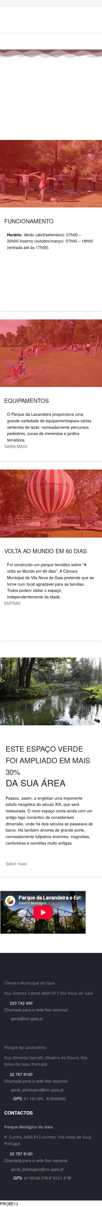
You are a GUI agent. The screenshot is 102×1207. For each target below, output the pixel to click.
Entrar (12, 603)
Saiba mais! (16, 446)
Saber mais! (17, 863)
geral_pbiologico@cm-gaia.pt (37, 1090)
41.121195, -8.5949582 (45, 1098)
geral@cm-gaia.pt (27, 1018)
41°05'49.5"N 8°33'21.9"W (47, 1178)
